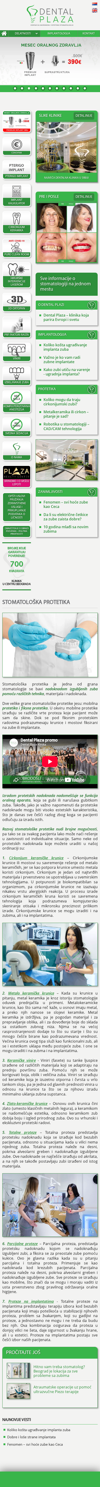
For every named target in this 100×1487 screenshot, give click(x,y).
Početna (4, 33)
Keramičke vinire (21, 1060)
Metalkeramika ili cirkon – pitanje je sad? (66, 414)
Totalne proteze (23, 1132)
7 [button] (57, 88)
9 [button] (71, 88)
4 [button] (36, 88)
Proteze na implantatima (31, 1301)
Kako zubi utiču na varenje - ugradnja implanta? (66, 372)
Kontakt (89, 33)
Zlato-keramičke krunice (27, 1103)
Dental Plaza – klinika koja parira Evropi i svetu (66, 317)
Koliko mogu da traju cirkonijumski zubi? (61, 402)
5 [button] (43, 88)
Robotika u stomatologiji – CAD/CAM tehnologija (66, 426)
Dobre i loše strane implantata (31, 1437)
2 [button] (22, 88)
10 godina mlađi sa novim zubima (65, 529)
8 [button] (64, 88)
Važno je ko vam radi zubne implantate (61, 359)
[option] (50, 60)
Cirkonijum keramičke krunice (36, 857)
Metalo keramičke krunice (31, 993)
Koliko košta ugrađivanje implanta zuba (65, 347)
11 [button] (85, 88)
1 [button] (15, 88)
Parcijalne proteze (22, 1243)
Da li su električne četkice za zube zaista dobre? (65, 517)
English (94, 10)
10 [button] (78, 88)
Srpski (94, 4)
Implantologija (58, 33)
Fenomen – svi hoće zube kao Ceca (65, 504)
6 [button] (50, 88)
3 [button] (29, 88)
